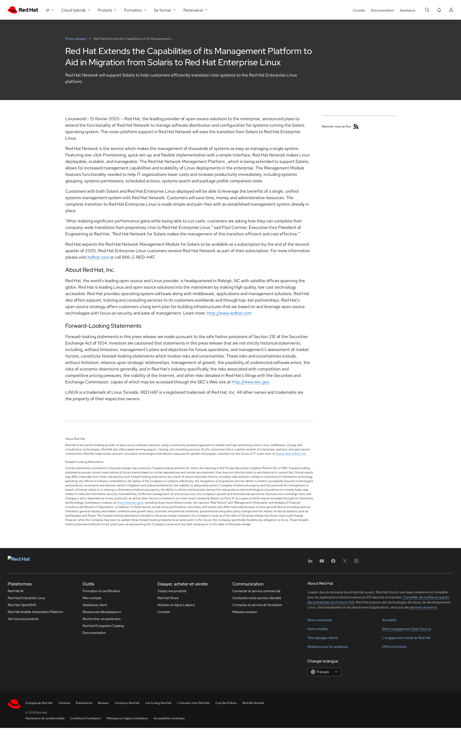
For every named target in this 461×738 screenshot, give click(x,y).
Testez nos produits (172, 591)
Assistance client (95, 605)
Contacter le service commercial (256, 591)
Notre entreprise (319, 620)
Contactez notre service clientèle (256, 598)
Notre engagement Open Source (406, 629)
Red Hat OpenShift (22, 605)
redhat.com (98, 257)
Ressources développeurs (102, 612)
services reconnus (423, 607)
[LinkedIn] (310, 562)
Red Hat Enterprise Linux (26, 598)
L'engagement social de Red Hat (406, 638)
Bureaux (103, 703)
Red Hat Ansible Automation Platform (35, 612)
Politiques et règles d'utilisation (127, 718)
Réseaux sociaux (244, 612)
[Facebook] (333, 562)
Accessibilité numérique (169, 718)
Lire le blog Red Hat (158, 703)
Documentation (382, 10)
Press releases (76, 38)
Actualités (389, 620)
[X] (345, 562)
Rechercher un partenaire (102, 619)
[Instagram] (356, 562)
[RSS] (356, 126)
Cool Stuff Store (226, 703)
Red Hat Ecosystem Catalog (103, 626)
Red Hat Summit (253, 703)
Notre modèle (317, 629)
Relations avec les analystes (327, 646)
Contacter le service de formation (257, 605)
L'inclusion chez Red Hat (193, 703)
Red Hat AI (16, 591)
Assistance (407, 10)
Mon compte (92, 598)
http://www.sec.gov (250, 382)
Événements (84, 703)
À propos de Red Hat (39, 703)
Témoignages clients (322, 638)
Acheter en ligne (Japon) (176, 605)
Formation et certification (101, 591)
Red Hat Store (168, 598)
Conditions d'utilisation (85, 718)
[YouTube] (322, 562)
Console (359, 10)
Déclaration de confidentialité (45, 718)
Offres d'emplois (394, 646)
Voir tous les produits (23, 619)
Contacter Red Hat (127, 703)
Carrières (64, 703)
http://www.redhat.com (229, 313)
